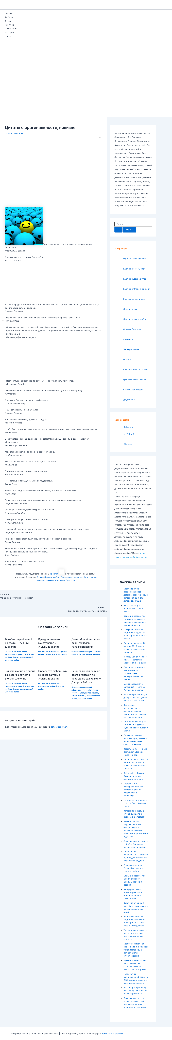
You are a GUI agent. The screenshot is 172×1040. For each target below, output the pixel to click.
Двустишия (129, 399)
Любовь (9, 17)
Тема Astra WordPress (112, 1033)
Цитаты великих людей (23, 657)
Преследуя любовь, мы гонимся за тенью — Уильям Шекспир (52, 675)
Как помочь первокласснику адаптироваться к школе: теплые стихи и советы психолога (135, 711)
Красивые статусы (13, 654)
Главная (9, 13)
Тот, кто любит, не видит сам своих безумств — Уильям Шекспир (20, 675)
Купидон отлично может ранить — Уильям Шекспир (49, 643)
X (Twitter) (129, 434)
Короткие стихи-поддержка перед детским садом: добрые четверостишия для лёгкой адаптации (136, 594)
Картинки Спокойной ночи (136, 289)
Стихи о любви (51, 577)
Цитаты (8, 36)
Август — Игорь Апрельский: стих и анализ (133, 608)
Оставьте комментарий (15, 651)
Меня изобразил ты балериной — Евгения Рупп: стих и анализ (134, 687)
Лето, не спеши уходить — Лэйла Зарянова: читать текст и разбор (136, 844)
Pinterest (128, 444)
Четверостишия (131, 349)
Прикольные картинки (72, 577)
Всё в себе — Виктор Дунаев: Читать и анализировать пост (134, 776)
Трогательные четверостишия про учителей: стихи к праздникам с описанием (134, 789)
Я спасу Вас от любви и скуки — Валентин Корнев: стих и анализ (135, 659)
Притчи (127, 359)
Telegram (54, 573)
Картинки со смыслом (134, 268)
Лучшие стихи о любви (134, 319)
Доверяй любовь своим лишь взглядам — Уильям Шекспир (86, 643)
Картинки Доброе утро (134, 279)
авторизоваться (59, 727)
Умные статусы (78, 695)
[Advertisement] (8, 78)
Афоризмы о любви (46, 686)
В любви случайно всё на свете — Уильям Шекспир (18, 643)
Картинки (9, 25)
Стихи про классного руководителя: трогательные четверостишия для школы (134, 673)
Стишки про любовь (133, 389)
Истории (9, 32)
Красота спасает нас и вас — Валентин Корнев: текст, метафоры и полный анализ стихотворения (136, 949)
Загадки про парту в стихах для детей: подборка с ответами (134, 814)
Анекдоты (51, 580)
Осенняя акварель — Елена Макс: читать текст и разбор (134, 868)
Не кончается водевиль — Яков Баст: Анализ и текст (135, 803)
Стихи (8, 21)
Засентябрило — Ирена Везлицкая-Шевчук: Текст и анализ (135, 752)
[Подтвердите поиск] (118, 229)
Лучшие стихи (130, 309)
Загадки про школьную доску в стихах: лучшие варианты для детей (135, 697)
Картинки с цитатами (134, 299)
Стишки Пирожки (66, 580)
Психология (11, 28)
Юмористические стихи (135, 369)
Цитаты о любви (12, 660)
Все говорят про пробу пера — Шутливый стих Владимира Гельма (135, 990)
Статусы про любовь (89, 693)
